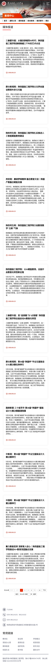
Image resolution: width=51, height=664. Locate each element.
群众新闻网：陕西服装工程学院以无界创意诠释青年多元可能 (25, 88)
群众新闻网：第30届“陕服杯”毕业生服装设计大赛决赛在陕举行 (25, 363)
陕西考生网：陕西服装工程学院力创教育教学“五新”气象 (25, 227)
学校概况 (36, 639)
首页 (5, 21)
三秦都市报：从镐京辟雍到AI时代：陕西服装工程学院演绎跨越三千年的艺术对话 (25, 42)
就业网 (20, 639)
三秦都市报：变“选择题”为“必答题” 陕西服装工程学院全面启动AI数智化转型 (25, 317)
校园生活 (6, 650)
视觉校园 (36, 642)
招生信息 (36, 646)
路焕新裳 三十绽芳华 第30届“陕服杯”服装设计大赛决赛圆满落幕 (25, 409)
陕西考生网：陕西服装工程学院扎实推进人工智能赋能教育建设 (25, 134)
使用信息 (21, 642)
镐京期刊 (40, 21)
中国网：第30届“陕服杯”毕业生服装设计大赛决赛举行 (25, 502)
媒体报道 (22, 21)
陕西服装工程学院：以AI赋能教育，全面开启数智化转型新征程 (25, 271)
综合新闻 (31, 21)
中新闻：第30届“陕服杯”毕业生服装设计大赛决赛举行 (25, 455)
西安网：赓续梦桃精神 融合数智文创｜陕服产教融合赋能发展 (25, 180)
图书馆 (20, 650)
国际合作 (36, 650)
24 (39, 590)
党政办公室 (7, 642)
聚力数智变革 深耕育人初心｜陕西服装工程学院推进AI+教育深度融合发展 (25, 548)
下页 (44, 590)
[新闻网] (12, 5)
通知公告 (12, 21)
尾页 (17, 594)
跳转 (34, 594)
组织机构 (21, 646)
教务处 (5, 639)
